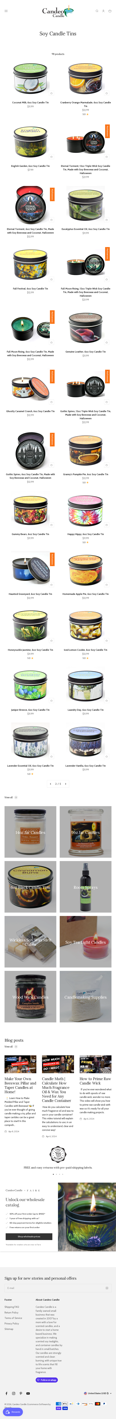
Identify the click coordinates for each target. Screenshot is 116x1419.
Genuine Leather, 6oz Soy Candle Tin (85, 351)
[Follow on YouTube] (28, 1393)
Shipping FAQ (12, 1307)
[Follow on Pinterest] (21, 1393)
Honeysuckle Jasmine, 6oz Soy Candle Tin (30, 649)
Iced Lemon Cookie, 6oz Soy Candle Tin (85, 649)
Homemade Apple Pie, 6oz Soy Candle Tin (86, 594)
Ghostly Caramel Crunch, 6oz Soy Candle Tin (30, 411)
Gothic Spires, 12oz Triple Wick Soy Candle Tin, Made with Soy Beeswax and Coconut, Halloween (85, 415)
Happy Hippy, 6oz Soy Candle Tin (85, 534)
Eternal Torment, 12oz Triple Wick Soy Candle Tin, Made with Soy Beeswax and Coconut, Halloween (85, 170)
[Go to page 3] (65, 784)
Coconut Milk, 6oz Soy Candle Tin (30, 102)
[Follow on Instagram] (14, 1393)
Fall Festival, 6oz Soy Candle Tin (30, 288)
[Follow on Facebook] (6, 1393)
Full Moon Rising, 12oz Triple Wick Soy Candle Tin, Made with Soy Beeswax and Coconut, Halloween (85, 292)
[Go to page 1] (50, 784)
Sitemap (9, 1329)
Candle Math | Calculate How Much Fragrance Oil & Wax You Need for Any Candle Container (56, 1089)
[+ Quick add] (51, 93)
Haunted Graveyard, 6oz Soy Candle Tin (30, 594)
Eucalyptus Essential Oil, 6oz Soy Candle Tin (86, 229)
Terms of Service (13, 1318)
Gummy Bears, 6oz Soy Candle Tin (30, 534)
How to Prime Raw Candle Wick (95, 1080)
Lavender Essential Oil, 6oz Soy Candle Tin (30, 765)
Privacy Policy (12, 1323)
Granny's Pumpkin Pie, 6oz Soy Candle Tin (85, 474)
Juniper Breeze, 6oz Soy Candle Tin (30, 709)
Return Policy (11, 1312)
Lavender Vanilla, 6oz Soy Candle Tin (85, 765)
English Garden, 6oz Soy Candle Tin (30, 166)
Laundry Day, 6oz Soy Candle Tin (86, 709)
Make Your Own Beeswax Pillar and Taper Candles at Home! (20, 1085)
